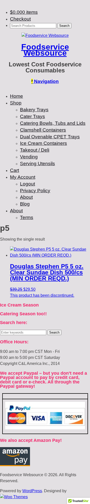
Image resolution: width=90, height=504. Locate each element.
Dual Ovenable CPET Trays (50, 136)
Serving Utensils (37, 163)
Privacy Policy (35, 190)
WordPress (32, 491)
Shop (16, 103)
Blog (25, 204)
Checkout (20, 19)
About (26, 197)
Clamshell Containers (43, 130)
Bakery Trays (34, 109)
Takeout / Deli (34, 150)
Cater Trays (32, 116)
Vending (29, 156)
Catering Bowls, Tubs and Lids (53, 123)
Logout (27, 183)
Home (16, 96)
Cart (14, 170)
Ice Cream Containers (43, 143)
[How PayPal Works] (45, 428)
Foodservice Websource (45, 49)
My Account (22, 177)
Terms (26, 217)
